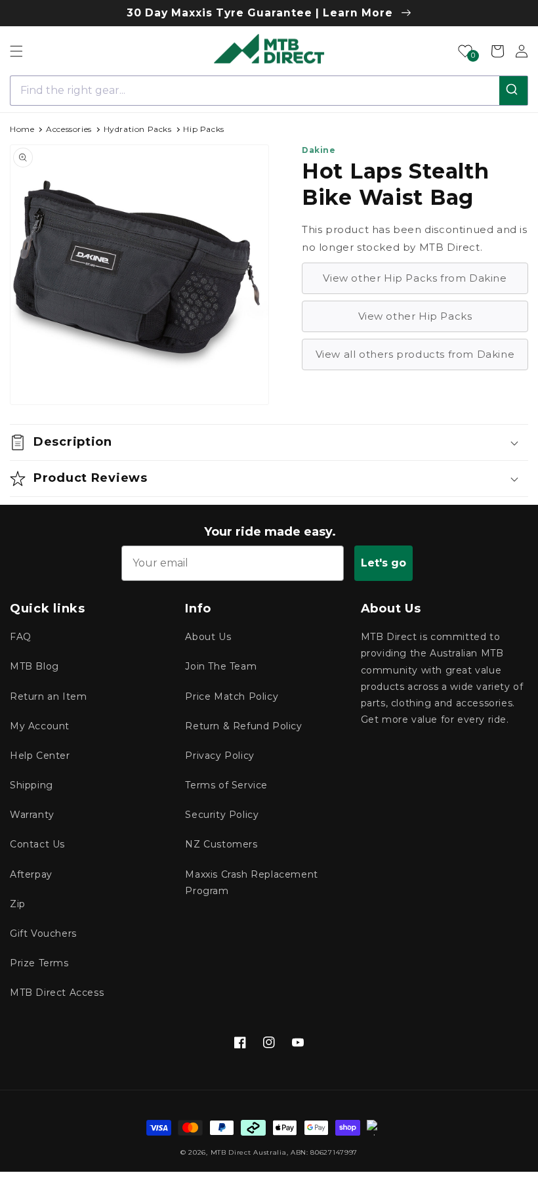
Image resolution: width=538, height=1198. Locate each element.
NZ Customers (221, 844)
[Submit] (513, 90)
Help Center (40, 755)
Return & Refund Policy (243, 726)
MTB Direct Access (57, 992)
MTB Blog (34, 666)
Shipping (31, 785)
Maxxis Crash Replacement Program (251, 882)
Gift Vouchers (43, 933)
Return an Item (48, 696)
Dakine (319, 150)
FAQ (20, 637)
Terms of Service (226, 785)
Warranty (32, 815)
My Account (40, 726)
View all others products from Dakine (415, 354)
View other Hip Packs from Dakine (415, 278)
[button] (16, 51)
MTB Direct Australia (249, 1152)
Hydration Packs (138, 129)
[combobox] (269, 90)
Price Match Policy (231, 696)
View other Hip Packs (415, 316)
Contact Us (37, 844)
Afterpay (31, 874)
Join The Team (221, 666)
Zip (18, 904)
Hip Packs (203, 129)
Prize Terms (39, 963)
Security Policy (222, 815)
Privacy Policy (219, 755)
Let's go (383, 563)
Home (22, 129)
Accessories (69, 129)
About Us (208, 637)
